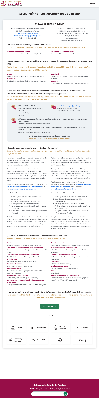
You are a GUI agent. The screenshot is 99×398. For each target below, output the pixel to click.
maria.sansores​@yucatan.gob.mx (27, 33)
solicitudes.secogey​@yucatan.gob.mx (70, 106)
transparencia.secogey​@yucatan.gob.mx (27, 36)
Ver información (49, 306)
